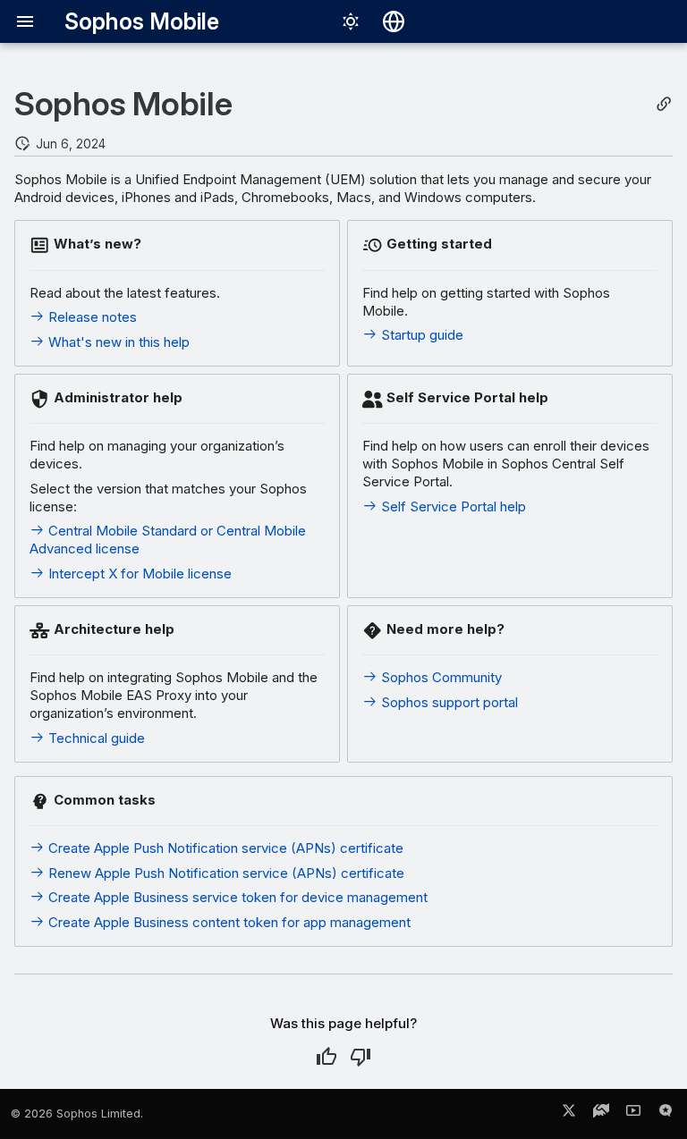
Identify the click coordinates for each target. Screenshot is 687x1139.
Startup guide (420, 334)
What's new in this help (117, 341)
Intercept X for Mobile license (138, 573)
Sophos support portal (447, 702)
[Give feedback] (665, 1114)
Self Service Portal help (451, 506)
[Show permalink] (664, 104)
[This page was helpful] (326, 1056)
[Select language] (393, 21)
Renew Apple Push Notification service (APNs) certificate (224, 873)
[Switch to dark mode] (351, 21)
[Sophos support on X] (569, 1114)
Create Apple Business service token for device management (236, 897)
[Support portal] (601, 1114)
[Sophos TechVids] (633, 1114)
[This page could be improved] (360, 1056)
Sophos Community (439, 677)
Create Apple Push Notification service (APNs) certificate (224, 847)
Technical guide (95, 738)
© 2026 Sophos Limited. (77, 1113)
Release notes (91, 316)
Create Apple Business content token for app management (228, 922)
